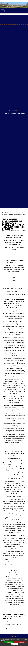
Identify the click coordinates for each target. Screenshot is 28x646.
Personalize (14, 644)
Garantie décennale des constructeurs (13, 624)
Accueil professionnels (7, 212)
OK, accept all (9, 642)
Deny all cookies (20, 642)
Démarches (21, 113)
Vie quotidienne (13, 113)
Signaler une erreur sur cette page (16, 629)
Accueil (5, 113)
